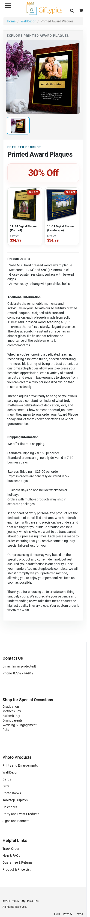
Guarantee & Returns (18, 862)
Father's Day (11, 716)
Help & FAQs (11, 855)
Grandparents (13, 720)
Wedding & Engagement (20, 725)
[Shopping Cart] (81, 10)
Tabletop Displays (15, 800)
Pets (6, 729)
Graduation (11, 706)
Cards (7, 779)
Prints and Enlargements (20, 765)
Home (11, 21)
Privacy (67, 914)
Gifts (6, 786)
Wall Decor (28, 21)
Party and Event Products (21, 814)
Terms (79, 914)
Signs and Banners (16, 821)
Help (57, 914)
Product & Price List (17, 869)
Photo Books (12, 793)
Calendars (10, 807)
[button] (72, 10)
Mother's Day (12, 711)
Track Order (11, 848)
